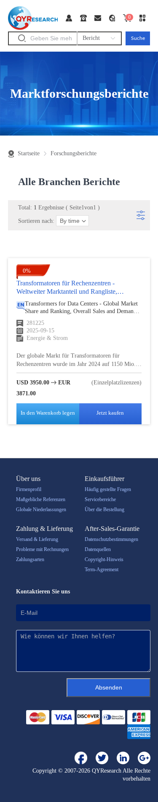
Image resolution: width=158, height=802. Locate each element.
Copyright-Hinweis (104, 559)
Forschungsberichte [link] (73, 154)
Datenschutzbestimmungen (111, 539)
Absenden (108, 687)
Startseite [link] (29, 154)
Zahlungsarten (30, 559)
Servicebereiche (100, 499)
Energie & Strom (47, 338)
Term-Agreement (101, 569)
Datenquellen (98, 549)
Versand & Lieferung (37, 539)
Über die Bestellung (104, 509)
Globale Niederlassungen (41, 509)
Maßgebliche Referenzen (40, 499)
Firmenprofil (28, 489)
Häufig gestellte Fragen (108, 489)
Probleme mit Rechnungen (42, 549)
